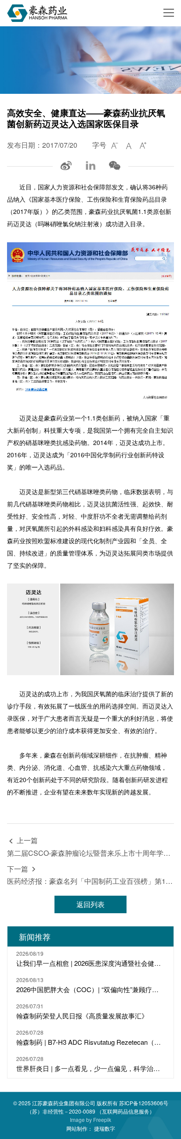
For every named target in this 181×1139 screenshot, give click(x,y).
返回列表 (90, 904)
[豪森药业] (37, 13)
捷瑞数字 (104, 1128)
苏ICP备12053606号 (143, 1103)
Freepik (102, 1119)
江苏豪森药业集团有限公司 (63, 1103)
